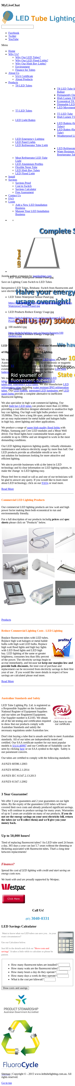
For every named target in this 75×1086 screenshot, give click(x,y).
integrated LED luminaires (44, 390)
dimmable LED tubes (20, 381)
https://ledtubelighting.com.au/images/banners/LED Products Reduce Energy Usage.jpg (36, 319)
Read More (7, 488)
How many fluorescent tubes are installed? (34, 964)
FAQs (45, 483)
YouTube (13, 39)
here (22, 748)
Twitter (12, 36)
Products (6, 619)
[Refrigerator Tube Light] (41, 551)
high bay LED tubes (20, 405)
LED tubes (49, 359)
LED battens (21, 390)
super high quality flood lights (44, 427)
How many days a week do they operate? (34, 975)
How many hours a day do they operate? (33, 972)
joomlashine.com (42, 276)
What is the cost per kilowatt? (27, 979)
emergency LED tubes (25, 384)
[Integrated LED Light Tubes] (14, 551)
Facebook (13, 32)
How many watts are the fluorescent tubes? (34, 968)
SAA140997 (19, 745)
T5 (12, 365)
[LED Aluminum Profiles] (42, 578)
